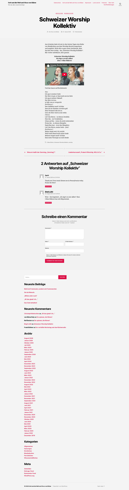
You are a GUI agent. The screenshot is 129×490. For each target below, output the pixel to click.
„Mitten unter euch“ (30, 296)
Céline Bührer (50, 142)
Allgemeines (28, 446)
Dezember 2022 (29, 380)
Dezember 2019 (29, 435)
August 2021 (28, 403)
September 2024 (30, 354)
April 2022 (27, 389)
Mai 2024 (27, 359)
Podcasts (104, 2)
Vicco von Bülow (55, 31)
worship (70, 142)
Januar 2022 (28, 394)
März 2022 (27, 391)
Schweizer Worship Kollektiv (61, 142)
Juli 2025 (27, 345)
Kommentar (48, 228)
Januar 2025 (28, 352)
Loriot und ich (96, 2)
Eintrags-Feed (29, 471)
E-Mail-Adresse (69, 241)
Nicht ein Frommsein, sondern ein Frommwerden (40, 289)
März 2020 (27, 428)
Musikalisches (68, 13)
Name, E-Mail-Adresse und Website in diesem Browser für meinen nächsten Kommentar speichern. (63, 255)
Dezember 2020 (29, 415)
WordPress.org (29, 476)
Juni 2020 (27, 421)
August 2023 (28, 371)
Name (47, 241)
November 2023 (29, 366)
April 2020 (27, 426)
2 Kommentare (78, 31)
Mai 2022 (27, 387)
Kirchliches (59, 13)
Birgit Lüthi (28, 324)
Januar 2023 (28, 377)
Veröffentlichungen (109, 4)
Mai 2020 (27, 424)
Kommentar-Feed (30, 473)
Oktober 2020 (29, 419)
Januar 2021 (28, 412)
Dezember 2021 (29, 396)
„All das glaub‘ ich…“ (31, 299)
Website (47, 248)
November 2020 (29, 417)
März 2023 (27, 375)
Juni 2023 (27, 373)
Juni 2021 (27, 405)
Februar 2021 (28, 410)
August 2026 (28, 338)
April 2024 (27, 361)
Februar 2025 (28, 350)
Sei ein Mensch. (29, 292)
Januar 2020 (28, 433)
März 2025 (27, 347)
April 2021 (27, 408)
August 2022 (28, 384)
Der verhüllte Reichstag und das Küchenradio (50, 327)
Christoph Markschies (31, 313)
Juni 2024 (27, 357)
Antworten (48, 186)
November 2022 (29, 382)
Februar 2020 (28, 431)
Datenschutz (57, 2)
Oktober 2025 (29, 343)
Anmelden (27, 469)
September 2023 (30, 368)
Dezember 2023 (29, 364)
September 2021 (29, 401)
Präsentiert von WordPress (60, 486)
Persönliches (28, 455)
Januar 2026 (28, 340)
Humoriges (28, 449)
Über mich (111, 2)
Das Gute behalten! (30, 303)
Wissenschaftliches (31, 458)
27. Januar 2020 (67, 31)
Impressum (88, 2)
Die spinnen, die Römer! (44, 317)
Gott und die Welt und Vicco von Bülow (22, 2)
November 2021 (29, 398)
